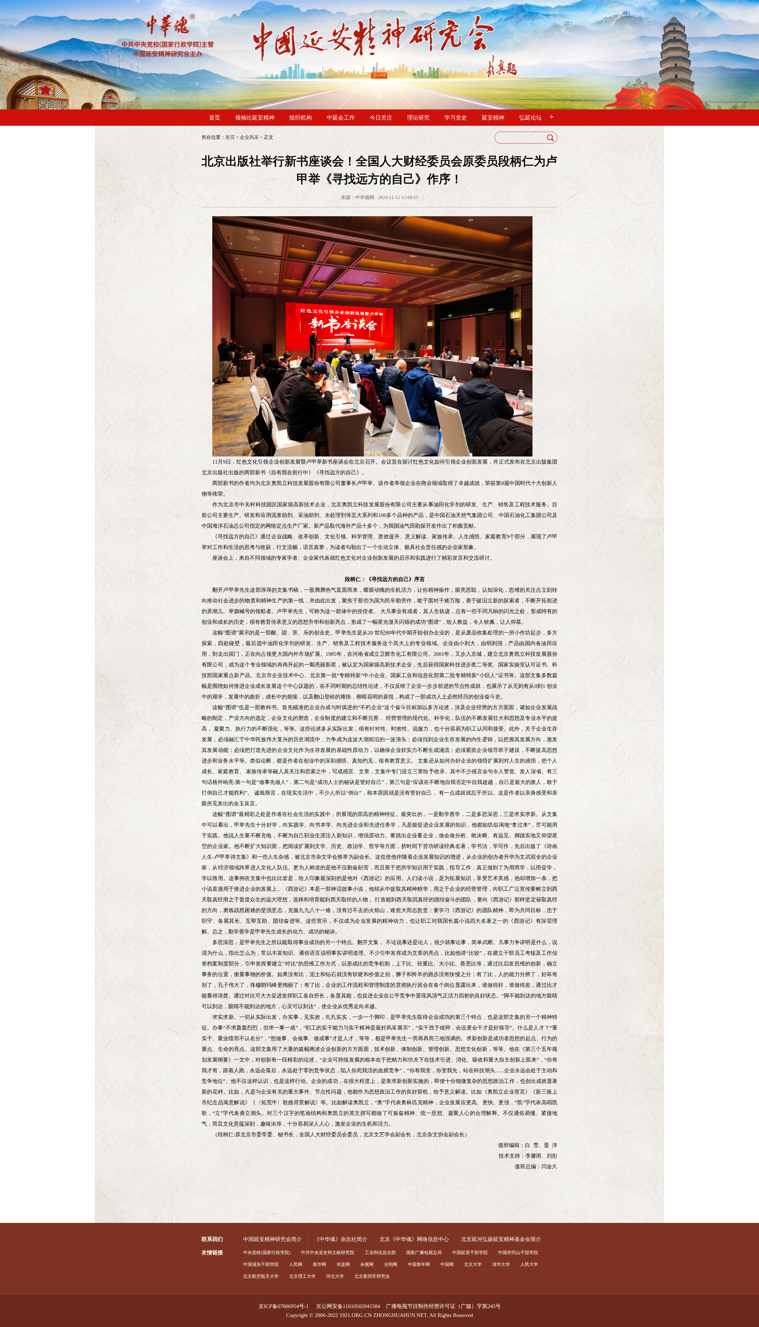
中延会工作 (341, 117)
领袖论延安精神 (255, 117)
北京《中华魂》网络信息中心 (414, 1239)
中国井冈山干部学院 (518, 1252)
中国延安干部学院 (470, 1252)
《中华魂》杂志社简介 (340, 1239)
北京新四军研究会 (372, 1276)
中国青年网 (419, 1264)
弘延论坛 (530, 117)
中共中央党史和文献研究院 (327, 1252)
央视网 (367, 1264)
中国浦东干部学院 (261, 1264)
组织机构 (300, 117)
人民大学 (529, 1264)
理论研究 (418, 117)
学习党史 (455, 117)
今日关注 (381, 117)
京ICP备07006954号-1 (287, 1306)
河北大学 (335, 1276)
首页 (214, 117)
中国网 (447, 1264)
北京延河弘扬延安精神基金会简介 (501, 1239)
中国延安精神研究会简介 (272, 1239)
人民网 (295, 1264)
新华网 (319, 1264)
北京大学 (473, 1264)
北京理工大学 (302, 1276)
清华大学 (501, 1264)
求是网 (343, 1264)
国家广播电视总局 (424, 1252)
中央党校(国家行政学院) (267, 1252)
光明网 (390, 1264)
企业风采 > (251, 137)
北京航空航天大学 (261, 1276)
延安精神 (493, 117)
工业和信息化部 (380, 1252)
